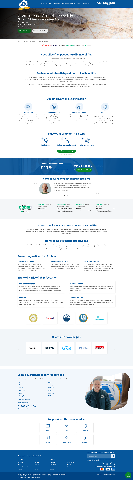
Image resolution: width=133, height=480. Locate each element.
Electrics (69, 464)
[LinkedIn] (114, 463)
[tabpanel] (66, 188)
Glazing (52, 469)
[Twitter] (110, 463)
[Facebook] (103, 463)
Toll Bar (50, 396)
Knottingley (51, 385)
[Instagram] (107, 463)
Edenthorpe (51, 393)
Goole (20, 382)
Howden (21, 387)
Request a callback (39, 31)
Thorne (21, 385)
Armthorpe (51, 387)
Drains (68, 466)
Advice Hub (20, 462)
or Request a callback (66, 154)
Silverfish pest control (50, 164)
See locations (24, 399)
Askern (50, 390)
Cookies (36, 469)
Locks (51, 466)
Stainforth (22, 390)
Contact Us (20, 469)
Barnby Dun (22, 396)
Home (19, 41)
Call (107, 3)
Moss (20, 393)
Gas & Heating (70, 462)
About (19, 464)
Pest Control (26, 41)
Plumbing (52, 462)
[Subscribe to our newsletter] (113, 456)
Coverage (37, 462)
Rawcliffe (34, 41)
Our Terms (37, 466)
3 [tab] (67, 195)
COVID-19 (37, 464)
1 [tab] (64, 195)
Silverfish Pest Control (44, 41)
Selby (49, 382)
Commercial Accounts (23, 466)
